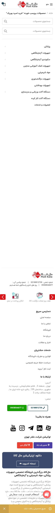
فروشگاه (47, 330)
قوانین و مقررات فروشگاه (39, 356)
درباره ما (47, 336)
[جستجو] (5, 31)
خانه (51, 13)
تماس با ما (46, 323)
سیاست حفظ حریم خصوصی (38, 362)
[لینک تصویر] (48, 428)
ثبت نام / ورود (44, 369)
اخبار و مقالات (44, 342)
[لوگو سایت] (27, 4)
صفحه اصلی (45, 317)
